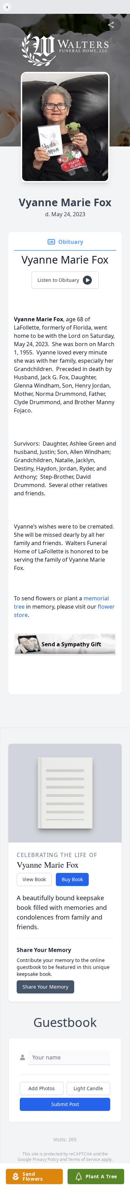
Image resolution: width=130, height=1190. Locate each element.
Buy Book (72, 879)
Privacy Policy (46, 1159)
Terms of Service (84, 1159)
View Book (34, 879)
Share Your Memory (45, 986)
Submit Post (65, 1104)
